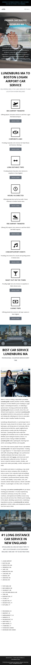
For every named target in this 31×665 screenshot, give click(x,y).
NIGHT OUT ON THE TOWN (15, 280)
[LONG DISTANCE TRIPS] (15, 160)
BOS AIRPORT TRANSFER (15, 111)
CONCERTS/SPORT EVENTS (15, 252)
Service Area (9, 657)
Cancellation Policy (15, 659)
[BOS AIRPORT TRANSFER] (15, 104)
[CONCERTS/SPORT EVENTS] (15, 245)
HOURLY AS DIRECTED (16, 195)
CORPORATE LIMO (15, 139)
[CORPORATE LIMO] (15, 132)
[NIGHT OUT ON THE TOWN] (15, 273)
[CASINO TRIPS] (15, 301)
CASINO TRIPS (15, 308)
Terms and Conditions (18, 657)
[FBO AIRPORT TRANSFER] (15, 217)
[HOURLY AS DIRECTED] (15, 188)
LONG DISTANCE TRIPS (15, 167)
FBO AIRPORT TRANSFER (15, 224)
